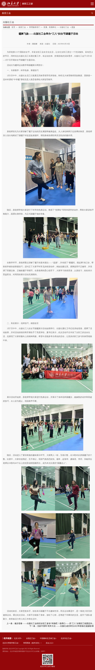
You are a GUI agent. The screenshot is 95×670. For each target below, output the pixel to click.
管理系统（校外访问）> (32, 643)
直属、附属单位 (49, 27)
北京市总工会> (66, 638)
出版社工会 (64, 27)
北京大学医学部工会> (10, 643)
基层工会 (22, 27)
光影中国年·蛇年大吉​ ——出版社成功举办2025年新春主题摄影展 (65, 626)
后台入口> (50, 643)
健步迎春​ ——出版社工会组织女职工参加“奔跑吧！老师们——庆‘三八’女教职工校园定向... (54, 623)
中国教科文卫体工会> (48, 638)
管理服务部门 (34, 27)
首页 (13, 27)
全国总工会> (31, 638)
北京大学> (18, 638)
